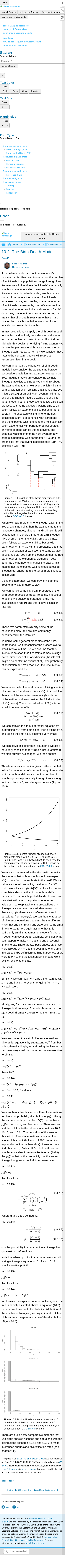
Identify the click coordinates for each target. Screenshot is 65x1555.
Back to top (7, 1481)
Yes (7, 1507)
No (18, 1507)
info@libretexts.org (34, 1543)
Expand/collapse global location (61, 244)
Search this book (8, 56)
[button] (11, 189)
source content (28, 1469)
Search (6, 1551)
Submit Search (9, 66)
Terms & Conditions (11, 1540)
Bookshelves (34, 244)
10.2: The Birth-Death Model (31, 1458)
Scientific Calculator (15, 167)
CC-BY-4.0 (18, 516)
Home (15, 244)
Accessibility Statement (32, 1540)
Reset (5, 86)
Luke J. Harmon (20, 264)
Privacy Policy (50, 1537)
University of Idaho (21, 267)
